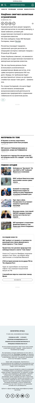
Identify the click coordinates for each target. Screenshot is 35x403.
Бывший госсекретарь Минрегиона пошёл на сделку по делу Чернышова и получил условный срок (23, 191)
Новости (4, 9)
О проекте (23, 337)
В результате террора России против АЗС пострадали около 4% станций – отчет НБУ (17, 156)
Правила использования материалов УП (17, 341)
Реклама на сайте (14, 337)
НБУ (3, 99)
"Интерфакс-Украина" (20, 354)
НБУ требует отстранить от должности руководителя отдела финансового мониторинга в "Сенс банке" (16, 242)
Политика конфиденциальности (18, 339)
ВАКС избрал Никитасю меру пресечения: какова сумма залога (23, 180)
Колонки (20, 9)
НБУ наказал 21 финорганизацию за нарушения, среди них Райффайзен (14, 149)
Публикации (12, 9)
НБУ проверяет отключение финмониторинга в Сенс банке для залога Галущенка (23, 224)
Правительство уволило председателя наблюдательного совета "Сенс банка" (16, 249)
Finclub (18, 41)
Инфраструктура (29, 9)
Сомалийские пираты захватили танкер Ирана (17, 275)
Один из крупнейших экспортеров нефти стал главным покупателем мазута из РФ (15, 268)
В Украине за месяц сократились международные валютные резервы (14, 141)
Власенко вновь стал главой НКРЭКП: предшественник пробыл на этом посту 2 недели (23, 214)
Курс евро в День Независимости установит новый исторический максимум (22, 203)
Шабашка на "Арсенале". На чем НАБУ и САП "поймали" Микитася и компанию (23, 170)
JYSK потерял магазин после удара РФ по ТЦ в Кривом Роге (17, 262)
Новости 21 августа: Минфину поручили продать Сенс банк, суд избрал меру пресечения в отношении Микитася (17, 255)
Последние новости (9, 237)
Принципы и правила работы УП (17, 343)
